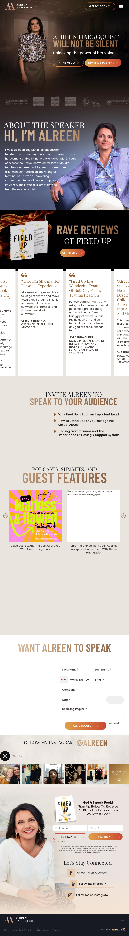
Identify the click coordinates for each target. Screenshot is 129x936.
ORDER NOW (104, 837)
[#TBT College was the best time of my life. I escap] (32, 774)
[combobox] (64, 679)
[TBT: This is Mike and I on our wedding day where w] (75, 774)
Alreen (95, 742)
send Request (83, 726)
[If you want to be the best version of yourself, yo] (53, 774)
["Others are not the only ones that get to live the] (119, 774)
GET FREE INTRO (69, 837)
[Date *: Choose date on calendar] (115, 700)
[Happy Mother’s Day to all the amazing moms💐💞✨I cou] (10, 774)
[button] (121, 6)
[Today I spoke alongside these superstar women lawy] (97, 774)
